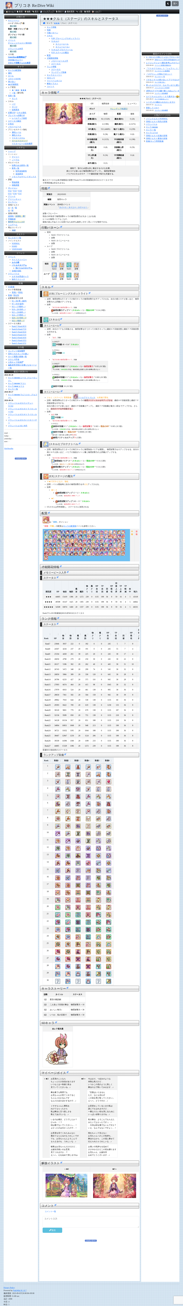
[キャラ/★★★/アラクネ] (72, 546)
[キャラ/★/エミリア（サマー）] (114, 546)
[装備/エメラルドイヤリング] (67, 790)
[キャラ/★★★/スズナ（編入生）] (76, 542)
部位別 (16, 295)
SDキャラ (51, 78)
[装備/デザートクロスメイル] (78, 946)
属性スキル (16, 135)
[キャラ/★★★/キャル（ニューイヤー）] (72, 554)
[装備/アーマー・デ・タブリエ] (78, 968)
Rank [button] (46, 638)
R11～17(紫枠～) (18, 307)
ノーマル (15, 160)
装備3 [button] (76, 761)
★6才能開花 (13, 84)
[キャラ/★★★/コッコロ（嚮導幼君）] (63, 546)
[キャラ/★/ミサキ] (119, 537)
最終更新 (70, 11)
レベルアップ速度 (19, 118)
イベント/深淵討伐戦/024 (163, 65)
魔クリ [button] (100, 635)
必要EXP (11, 113)
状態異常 (15, 110)
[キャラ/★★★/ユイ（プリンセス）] (102, 537)
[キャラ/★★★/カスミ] (102, 546)
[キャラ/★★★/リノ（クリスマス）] (110, 537)
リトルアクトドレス (86, 398)
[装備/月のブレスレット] (98, 827)
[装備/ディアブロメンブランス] (98, 968)
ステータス (56, 64)
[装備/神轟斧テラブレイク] (57, 857)
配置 (49, 55)
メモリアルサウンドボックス (24, 177)
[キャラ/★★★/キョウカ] (76, 533)
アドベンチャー (14, 199)
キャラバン (12, 202)
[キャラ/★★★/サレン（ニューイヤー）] (63, 550)
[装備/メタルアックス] (88, 776)
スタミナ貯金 (13, 359)
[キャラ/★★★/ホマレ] (110, 546)
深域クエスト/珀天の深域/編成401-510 (167, 59)
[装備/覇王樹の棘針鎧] (78, 886)
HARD (14, 246)
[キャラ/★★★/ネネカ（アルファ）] (123, 537)
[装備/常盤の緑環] (98, 894)
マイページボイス (54, 81)
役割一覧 (12, 96)
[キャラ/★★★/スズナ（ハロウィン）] (114, 537)
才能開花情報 (52, 58)
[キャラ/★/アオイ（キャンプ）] (76, 546)
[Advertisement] (21, 500)
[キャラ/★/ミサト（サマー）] (59, 554)
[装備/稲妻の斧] (57, 798)
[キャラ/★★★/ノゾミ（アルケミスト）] (50, 550)
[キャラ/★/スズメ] (54, 550)
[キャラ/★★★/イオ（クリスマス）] (84, 542)
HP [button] (55, 638)
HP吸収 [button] (131, 635)
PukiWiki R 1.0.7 (19, 1290)
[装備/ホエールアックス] (57, 916)
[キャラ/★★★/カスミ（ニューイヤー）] (50, 546)
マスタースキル (18, 138)
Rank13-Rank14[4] (19, 338)
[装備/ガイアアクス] (57, 849)
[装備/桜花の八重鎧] (78, 909)
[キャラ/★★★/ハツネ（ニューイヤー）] (97, 533)
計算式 (11, 124)
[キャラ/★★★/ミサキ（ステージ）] (114, 542)
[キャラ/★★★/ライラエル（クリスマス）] (72, 542)
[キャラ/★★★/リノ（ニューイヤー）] (80, 554)
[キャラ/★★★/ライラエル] (123, 542)
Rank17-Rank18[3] (19, 326)
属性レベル (16, 132)
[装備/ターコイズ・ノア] (57, 872)
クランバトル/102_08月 (17, 426)
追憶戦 (11, 216)
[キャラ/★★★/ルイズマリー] (54, 542)
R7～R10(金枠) (18, 304)
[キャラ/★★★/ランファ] (63, 537)
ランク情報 (51, 67)
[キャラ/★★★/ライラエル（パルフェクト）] (106, 546)
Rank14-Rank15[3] (19, 335)
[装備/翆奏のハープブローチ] (98, 886)
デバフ (14, 107)
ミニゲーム (12, 225)
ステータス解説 (14, 121)
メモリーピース (14, 127)
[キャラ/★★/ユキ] (89, 533)
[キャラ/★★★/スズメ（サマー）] (80, 537)
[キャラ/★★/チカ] (46, 537)
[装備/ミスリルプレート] (78, 820)
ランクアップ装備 (58, 72)
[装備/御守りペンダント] (108, 768)
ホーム (11, 11)
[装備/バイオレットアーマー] (78, 827)
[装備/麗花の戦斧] (57, 790)
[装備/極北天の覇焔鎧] (78, 879)
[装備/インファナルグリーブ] (88, 857)
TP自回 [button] (116, 635)
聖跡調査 (15, 182)
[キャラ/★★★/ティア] (106, 542)
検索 (88, 11)
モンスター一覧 (14, 238)
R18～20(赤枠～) (19, 309)
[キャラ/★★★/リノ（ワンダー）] (93, 546)
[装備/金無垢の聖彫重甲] (78, 894)
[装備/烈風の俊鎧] (78, 864)
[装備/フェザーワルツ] (88, 820)
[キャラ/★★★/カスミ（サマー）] (54, 546)
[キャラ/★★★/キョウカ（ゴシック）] (63, 533)
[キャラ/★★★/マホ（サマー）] (123, 533)
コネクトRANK (14, 79)
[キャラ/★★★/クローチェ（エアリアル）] (59, 550)
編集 (29, 11)
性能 (49, 30)
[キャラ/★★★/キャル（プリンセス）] (89, 542)
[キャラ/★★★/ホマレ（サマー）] (97, 550)
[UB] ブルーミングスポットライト (65, 38)
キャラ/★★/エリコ (16, 386)
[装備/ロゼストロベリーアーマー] (78, 901)
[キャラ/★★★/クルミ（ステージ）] (46, 522)
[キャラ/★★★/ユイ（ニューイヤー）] (102, 542)
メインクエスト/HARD (162, 88)
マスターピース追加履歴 (22, 144)
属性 (10, 73)
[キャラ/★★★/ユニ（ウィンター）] (102, 550)
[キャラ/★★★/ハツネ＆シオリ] (67, 546)
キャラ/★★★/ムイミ (162, 99)
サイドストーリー (19, 260)
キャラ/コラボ (152, 133)
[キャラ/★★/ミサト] (59, 546)
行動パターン (52, 33)
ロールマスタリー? (20, 141)
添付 (60, 11)
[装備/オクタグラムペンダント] (98, 805)
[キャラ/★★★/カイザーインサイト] (97, 554)
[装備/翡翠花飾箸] (98, 975)
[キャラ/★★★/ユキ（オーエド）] (110, 533)
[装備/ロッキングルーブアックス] (57, 923)
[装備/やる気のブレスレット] (98, 768)
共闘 (14, 230)
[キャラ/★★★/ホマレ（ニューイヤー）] (106, 550)
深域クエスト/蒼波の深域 (156, 138)
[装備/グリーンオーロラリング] (98, 938)
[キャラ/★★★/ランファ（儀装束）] (72, 537)
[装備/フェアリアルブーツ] (78, 835)
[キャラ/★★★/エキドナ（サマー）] (76, 537)
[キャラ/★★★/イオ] (76, 550)
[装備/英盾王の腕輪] (98, 857)
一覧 (80, 11)
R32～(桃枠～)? (18, 321)
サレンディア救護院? (119, 109)
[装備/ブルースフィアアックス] (57, 783)
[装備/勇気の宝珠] (108, 783)
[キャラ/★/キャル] (80, 542)
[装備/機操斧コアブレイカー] (57, 864)
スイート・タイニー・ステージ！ (73, 207)
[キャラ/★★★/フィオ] (93, 542)
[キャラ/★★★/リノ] (50, 554)
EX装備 (11, 287)
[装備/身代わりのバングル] (98, 820)
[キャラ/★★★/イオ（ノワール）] (80, 550)
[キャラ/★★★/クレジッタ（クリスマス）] (123, 546)
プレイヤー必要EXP (16, 115)
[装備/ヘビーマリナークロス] (78, 975)
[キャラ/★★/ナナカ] (46, 546)
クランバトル (13, 274)
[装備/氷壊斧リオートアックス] (57, 931)
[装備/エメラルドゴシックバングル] (98, 931)
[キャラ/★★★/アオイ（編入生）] (89, 554)
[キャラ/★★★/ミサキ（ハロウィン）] (67, 533)
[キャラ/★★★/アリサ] (46, 559)
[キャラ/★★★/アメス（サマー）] (110, 542)
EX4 (20, 191)
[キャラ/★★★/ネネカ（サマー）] (106, 554)
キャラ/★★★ (152, 127)
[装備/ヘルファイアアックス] (57, 813)
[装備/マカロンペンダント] (98, 901)
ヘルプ (97, 11)
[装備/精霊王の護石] (98, 842)
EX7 (20, 194)
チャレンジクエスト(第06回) (20, 43)
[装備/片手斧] (57, 768)
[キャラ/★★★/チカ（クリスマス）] (97, 537)
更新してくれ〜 (152, 108)
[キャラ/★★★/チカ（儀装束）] (84, 537)
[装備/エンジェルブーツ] (88, 827)
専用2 (20, 293)
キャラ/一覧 (13, 389)
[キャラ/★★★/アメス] (97, 542)
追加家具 (19, 174)
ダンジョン (12, 188)
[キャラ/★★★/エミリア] (119, 546)
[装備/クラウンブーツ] (67, 776)
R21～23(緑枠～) (19, 312)
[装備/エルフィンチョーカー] (98, 879)
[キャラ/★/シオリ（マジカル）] (84, 550)
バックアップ (48, 11)
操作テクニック (18, 279)
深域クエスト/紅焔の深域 (156, 136)
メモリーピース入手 (59, 61)
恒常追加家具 (21, 171)
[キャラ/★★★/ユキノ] (46, 533)
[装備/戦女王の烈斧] (57, 820)
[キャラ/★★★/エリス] (102, 533)
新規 (21, 11)
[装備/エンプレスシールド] (67, 813)
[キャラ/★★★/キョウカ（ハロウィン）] (59, 533)
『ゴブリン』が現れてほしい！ (159, 74)
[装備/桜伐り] (57, 909)
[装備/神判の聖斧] (57, 842)
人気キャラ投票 (14, 362)
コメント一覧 (50, 1211)
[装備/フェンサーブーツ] (67, 798)
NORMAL (16, 243)
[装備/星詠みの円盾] (78, 842)
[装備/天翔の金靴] (88, 872)
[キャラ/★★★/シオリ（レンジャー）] (89, 550)
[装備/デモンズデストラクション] (57, 960)
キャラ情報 (51, 27)
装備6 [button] (107, 761)
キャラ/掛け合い (160, 82)
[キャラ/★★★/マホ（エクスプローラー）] (119, 533)
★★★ (23, 90)
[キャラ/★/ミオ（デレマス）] (63, 554)
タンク (14, 99)
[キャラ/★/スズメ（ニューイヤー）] (46, 550)
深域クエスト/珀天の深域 (156, 121)
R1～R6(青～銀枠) (19, 301)
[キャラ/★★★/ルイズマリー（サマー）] (46, 542)
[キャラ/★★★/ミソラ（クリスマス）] (102, 554)
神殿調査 (15, 185)
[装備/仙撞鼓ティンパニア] (98, 946)
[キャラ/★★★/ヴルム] (110, 550)
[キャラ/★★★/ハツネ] (50, 542)
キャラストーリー (54, 75)
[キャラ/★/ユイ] (106, 533)
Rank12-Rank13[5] (19, 340)
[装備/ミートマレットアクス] (57, 968)
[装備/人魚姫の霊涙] (98, 849)
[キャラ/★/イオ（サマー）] (72, 550)
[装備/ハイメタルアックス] (57, 776)
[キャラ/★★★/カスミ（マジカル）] (97, 546)
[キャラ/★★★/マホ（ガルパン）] (46, 554)
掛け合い (12, 82)
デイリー (15, 157)
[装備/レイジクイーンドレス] (78, 857)
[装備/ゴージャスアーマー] (78, 790)
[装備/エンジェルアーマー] (78, 813)
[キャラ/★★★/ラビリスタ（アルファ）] (67, 550)
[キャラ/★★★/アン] (123, 554)
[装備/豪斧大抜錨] (57, 975)
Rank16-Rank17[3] (19, 329)
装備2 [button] (66, 761)
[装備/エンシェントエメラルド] (98, 953)
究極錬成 (12, 219)
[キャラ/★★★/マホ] (114, 533)
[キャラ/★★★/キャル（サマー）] (67, 537)
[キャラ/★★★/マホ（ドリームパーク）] (123, 550)
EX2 (10, 191)
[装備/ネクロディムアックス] (57, 835)
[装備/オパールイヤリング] (108, 798)
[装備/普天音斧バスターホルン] (57, 938)
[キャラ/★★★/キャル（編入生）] (93, 533)
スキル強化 (21, 113)
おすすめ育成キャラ (20, 277)
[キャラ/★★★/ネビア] (50, 533)
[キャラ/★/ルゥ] (114, 554)
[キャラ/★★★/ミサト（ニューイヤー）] (54, 554)
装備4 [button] (87, 761)
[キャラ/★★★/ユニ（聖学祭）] (80, 533)
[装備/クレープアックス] (57, 894)
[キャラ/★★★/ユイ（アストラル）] (89, 537)
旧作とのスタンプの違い (18, 354)
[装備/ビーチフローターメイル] (78, 916)
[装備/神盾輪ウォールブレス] (98, 872)
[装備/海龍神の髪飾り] (98, 864)
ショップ (12, 151)
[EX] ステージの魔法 (60, 53)
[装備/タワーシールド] (67, 783)
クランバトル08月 (15, 49)
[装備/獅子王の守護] (67, 805)
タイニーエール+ (62, 47)
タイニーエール (62, 44)
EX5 (10, 194)
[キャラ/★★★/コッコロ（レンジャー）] (63, 542)
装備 (10, 295)
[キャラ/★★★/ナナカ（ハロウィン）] (119, 542)
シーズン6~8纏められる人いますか (160, 102)
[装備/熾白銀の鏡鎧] (78, 872)
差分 (36, 11)
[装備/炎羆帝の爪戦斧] (57, 879)
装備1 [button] (56, 761)
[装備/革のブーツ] (67, 768)
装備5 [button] (97, 761)
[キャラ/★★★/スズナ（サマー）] (114, 550)
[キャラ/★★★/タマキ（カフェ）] (54, 533)
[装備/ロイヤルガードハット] (88, 864)
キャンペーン (13, 20)
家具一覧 (15, 168)
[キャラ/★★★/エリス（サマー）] (54, 537)
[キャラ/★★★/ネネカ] (93, 554)
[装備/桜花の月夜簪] (98, 916)
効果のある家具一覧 (20, 165)
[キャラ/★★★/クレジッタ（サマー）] (84, 546)
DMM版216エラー (15, 60)
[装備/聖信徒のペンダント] (98, 835)
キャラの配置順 (69, 526)
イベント (12, 40)
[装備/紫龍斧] (57, 805)
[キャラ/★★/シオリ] (93, 550)
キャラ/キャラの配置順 (162, 71)
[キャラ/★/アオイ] (59, 537)
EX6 (15, 194)
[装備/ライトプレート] (78, 783)
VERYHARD (17, 249)
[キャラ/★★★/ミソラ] (89, 546)
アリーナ (12, 196)
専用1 (14, 293)
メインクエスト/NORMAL (157, 119)
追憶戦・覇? (20, 216)
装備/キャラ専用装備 (154, 141)
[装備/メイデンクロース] (78, 849)
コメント (50, 86)
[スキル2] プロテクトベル (62, 50)
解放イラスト (52, 84)
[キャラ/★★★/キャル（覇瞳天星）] (93, 537)
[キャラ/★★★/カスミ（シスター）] (76, 554)
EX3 (15, 191)
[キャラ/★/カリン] (50, 537)
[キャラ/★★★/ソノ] (119, 554)
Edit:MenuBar (8, 448)
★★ (17, 90)
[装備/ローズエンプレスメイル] (78, 953)
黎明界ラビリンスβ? (16, 222)
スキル (50, 36)
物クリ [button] (93, 635)
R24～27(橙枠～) (19, 315)
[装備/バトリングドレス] (78, 798)
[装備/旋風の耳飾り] (98, 909)
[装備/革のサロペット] (78, 768)
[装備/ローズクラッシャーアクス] (57, 953)
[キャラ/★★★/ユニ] (84, 533)
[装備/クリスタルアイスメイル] (78, 931)
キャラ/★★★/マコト (17, 383)
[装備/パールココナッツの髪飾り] (98, 923)
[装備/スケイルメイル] (78, 776)
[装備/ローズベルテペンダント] (98, 960)
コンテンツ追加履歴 (16, 351)
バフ (14, 104)
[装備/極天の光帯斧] (57, 901)
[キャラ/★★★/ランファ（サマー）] (84, 554)
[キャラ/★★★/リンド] (67, 554)
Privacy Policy (9, 1288)
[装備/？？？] (57, 982)
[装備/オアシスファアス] (57, 946)
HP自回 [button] (108, 635)
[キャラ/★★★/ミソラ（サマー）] (59, 542)
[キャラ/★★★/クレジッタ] (67, 542)
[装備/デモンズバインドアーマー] (78, 960)
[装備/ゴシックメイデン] (78, 923)
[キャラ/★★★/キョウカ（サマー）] (72, 533)
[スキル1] (55, 41)
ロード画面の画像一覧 (17, 357)
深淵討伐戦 (16, 271)
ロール (11, 76)
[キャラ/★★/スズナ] (119, 550)
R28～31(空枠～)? (19, 318)
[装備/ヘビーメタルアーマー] (78, 805)
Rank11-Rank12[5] (19, 343)
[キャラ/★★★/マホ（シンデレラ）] (110, 554)
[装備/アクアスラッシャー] (57, 827)
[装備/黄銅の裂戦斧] (57, 886)
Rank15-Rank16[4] (19, 332)
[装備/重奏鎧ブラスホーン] (78, 938)
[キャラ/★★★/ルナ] (106, 537)
